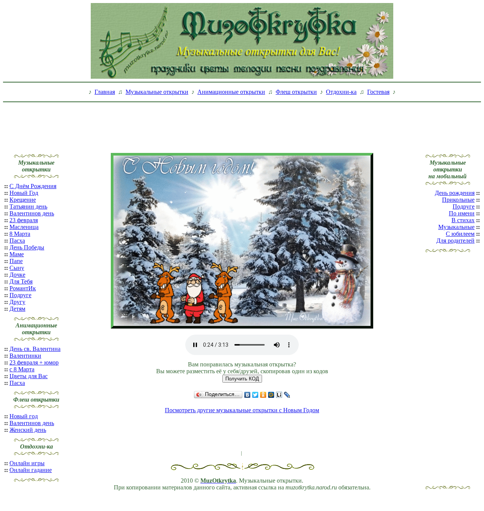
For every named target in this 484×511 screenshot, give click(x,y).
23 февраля (23, 220)
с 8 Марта (21, 369)
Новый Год (23, 193)
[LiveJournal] (287, 395)
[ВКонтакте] (247, 395)
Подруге (20, 295)
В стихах (463, 220)
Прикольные (458, 199)
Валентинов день (31, 213)
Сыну (16, 268)
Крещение (22, 199)
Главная (105, 92)
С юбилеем (460, 234)
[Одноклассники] (263, 395)
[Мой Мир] (271, 395)
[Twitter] (255, 395)
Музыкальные (456, 227)
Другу (17, 302)
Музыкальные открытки (157, 92)
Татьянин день (28, 206)
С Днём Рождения (32, 186)
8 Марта (19, 234)
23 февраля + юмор (34, 362)
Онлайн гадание (30, 470)
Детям (17, 308)
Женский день (27, 430)
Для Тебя (21, 281)
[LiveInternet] (279, 395)
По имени (462, 213)
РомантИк (22, 288)
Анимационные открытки (231, 92)
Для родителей (455, 240)
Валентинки (25, 355)
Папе (16, 261)
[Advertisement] (242, 122)
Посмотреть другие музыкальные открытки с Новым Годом (242, 410)
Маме (16, 254)
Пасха (17, 240)
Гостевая (378, 92)
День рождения (455, 193)
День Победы (26, 247)
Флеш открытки (296, 92)
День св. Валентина (34, 349)
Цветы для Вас (28, 376)
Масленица (24, 227)
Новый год (23, 416)
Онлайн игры (27, 463)
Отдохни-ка (341, 92)
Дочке (17, 274)
